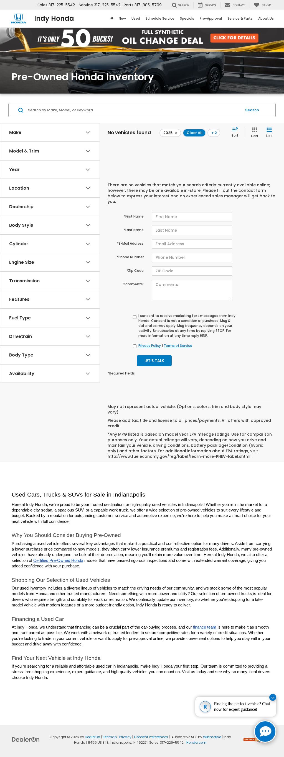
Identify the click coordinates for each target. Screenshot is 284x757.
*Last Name (134, 230)
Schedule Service (160, 18)
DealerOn (92, 737)
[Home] (111, 18)
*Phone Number (130, 257)
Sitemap (110, 737)
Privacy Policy (149, 345)
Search (252, 110)
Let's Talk (154, 360)
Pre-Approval (211, 18)
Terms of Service (178, 345)
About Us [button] (266, 18)
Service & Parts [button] (240, 18)
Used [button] (135, 18)
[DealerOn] (26, 739)
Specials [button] (187, 18)
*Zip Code (135, 270)
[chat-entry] (265, 731)
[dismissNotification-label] (272, 697)
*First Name (134, 216)
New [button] (122, 18)
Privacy (125, 737)
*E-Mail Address (130, 243)
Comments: (133, 284)
